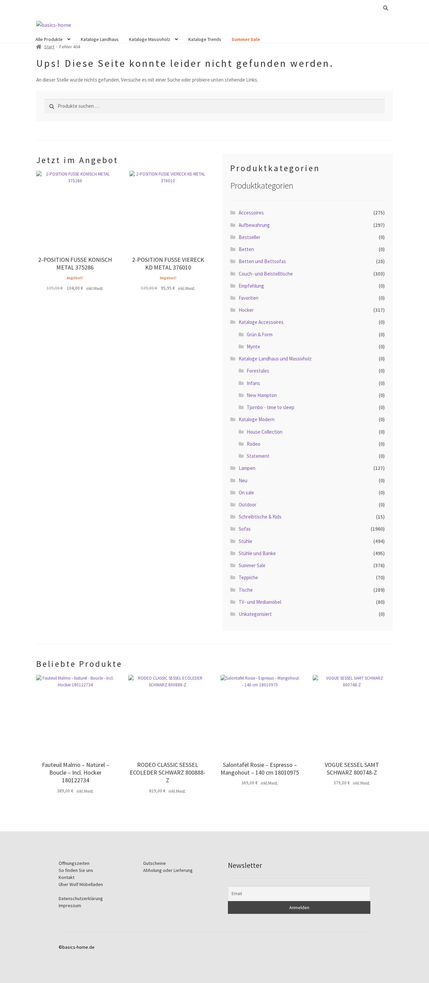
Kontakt (66, 877)
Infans (253, 383)
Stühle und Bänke (257, 553)
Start (49, 47)
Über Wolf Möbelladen (81, 884)
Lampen (247, 468)
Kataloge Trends (204, 39)
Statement (258, 456)
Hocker (246, 310)
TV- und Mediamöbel (260, 602)
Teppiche (248, 577)
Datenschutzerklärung (81, 898)
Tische (246, 590)
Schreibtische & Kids (260, 516)
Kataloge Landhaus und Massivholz (275, 358)
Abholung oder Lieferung (168, 870)
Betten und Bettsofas (262, 261)
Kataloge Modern (256, 419)
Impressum (70, 905)
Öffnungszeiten (74, 863)
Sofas (245, 529)
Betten (246, 249)
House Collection (265, 432)
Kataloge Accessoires (261, 322)
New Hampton (262, 395)
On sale (246, 492)
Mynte (253, 346)
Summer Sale (246, 39)
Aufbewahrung (254, 225)
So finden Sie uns (76, 870)
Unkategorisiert (255, 614)
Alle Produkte (49, 39)
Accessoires (251, 212)
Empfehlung (251, 286)
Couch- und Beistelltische (266, 274)
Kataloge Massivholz (149, 39)
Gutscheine (154, 863)
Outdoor (247, 504)
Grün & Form (259, 334)
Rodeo (253, 444)
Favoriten (248, 298)
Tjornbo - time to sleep (270, 407)
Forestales (258, 370)
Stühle (245, 541)
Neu (243, 480)
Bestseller (249, 237)
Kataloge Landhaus (100, 39)
